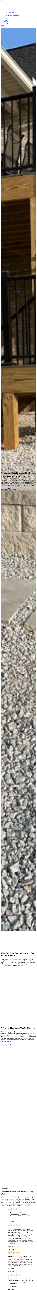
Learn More (13, 489)
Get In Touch (4, 489)
